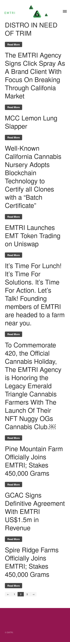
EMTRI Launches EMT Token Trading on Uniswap (32, 235)
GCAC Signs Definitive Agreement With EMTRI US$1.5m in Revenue (35, 511)
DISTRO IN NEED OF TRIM (31, 28)
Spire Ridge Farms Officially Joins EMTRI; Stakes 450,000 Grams (32, 562)
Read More (13, 44)
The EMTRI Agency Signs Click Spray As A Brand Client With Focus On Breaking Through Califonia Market (35, 75)
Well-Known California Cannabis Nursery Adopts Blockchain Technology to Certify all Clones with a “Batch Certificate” (33, 176)
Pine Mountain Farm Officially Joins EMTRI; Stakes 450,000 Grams (34, 460)
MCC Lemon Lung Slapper (31, 121)
